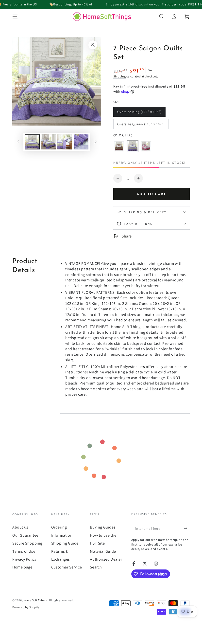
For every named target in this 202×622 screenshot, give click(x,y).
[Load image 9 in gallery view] (48, 141)
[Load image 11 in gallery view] (81, 141)
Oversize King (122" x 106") (139, 113)
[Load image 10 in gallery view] (64, 141)
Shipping (119, 76)
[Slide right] (95, 141)
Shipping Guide (65, 543)
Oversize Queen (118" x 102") (141, 125)
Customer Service (66, 567)
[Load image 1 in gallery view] (32, 141)
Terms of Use (23, 551)
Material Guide (103, 551)
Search (96, 567)
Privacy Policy (24, 559)
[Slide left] (18, 141)
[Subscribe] (187, 528)
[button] (161, 16)
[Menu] (15, 16)
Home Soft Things (35, 600)
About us (20, 527)
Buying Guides (103, 527)
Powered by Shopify (25, 607)
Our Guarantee (25, 535)
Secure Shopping (27, 543)
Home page (22, 567)
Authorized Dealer (106, 559)
